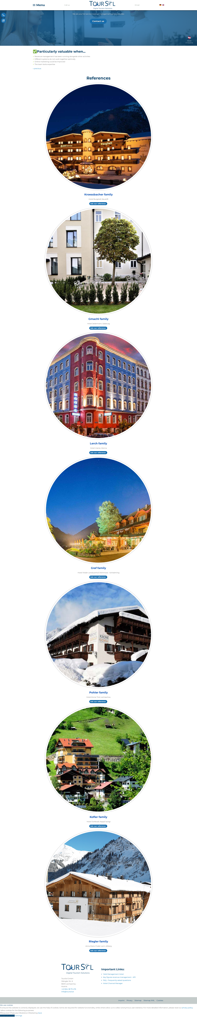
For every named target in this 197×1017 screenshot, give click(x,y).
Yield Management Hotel (113, 974)
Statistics (24, 1013)
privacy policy (187, 1008)
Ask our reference (98, 204)
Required (5, 1013)
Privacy (129, 1000)
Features (14, 1013)
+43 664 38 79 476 (68, 989)
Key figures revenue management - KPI (119, 977)
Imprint (121, 1000)
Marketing (33, 1013)
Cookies (160, 1000)
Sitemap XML (149, 1000)
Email (137, 5)
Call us (67, 5)
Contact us (98, 21)
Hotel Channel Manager (113, 983)
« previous (37, 69)
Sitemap (138, 1000)
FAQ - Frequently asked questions (117, 980)
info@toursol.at (67, 992)
